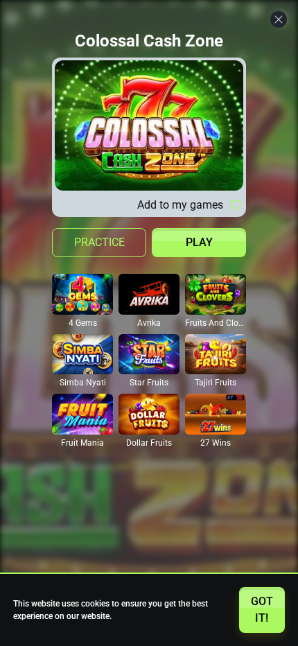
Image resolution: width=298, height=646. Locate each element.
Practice (99, 242)
